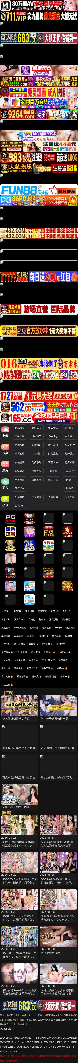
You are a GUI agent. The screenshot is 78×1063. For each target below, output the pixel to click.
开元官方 (5, 660)
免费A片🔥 (62, 668)
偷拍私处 (43, 635)
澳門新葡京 (47, 643)
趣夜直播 (56, 635)
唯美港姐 (53, 445)
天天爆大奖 (19, 660)
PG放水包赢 (20, 627)
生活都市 (19, 497)
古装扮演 (19, 462)
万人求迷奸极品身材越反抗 (18, 777)
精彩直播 (46, 627)
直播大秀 (18, 668)
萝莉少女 (70, 427)
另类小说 (19, 505)
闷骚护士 (70, 470)
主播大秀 (5, 635)
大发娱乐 (33, 643)
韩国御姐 (36, 445)
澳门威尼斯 (32, 668)
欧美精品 (53, 427)
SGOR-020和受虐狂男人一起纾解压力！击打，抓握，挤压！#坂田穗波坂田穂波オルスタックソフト (58, 884)
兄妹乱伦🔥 (7, 676)
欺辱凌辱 (19, 453)
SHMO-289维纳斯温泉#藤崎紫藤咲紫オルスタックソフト (18, 845)
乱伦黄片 (31, 635)
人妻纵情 (53, 497)
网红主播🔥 (7, 684)
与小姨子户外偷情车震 (54, 718)
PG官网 (18, 611)
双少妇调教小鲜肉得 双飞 (56, 777)
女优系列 (36, 462)
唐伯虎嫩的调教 (50, 953)
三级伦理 (19, 436)
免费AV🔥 (65, 676)
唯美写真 (53, 479)
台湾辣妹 (19, 445)
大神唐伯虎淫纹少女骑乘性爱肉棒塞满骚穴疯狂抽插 (57, 991)
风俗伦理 (70, 497)
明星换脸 (36, 470)
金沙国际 (33, 660)
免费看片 (63, 660)
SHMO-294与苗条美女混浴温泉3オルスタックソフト (57, 917)
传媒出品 (19, 488)
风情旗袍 (19, 470)
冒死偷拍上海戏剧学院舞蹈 (57, 748)
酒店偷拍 (70, 627)
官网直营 (42, 611)
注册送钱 (5, 619)
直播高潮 (34, 627)
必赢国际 (66, 619)
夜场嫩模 (69, 635)
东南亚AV (70, 445)
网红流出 (53, 453)
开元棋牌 (29, 611)
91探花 (36, 453)
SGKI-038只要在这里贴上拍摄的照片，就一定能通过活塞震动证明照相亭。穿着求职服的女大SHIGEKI (19, 958)
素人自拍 (70, 436)
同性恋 (69, 488)
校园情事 (36, 497)
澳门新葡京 (19, 643)
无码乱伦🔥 (65, 651)
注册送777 (19, 619)
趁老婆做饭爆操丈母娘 (16, 718)
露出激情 (36, 479)
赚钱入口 (36, 676)
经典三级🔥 (47, 668)
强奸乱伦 (36, 427)
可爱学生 (53, 462)
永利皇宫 (60, 643)
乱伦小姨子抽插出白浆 (16, 807)
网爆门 (69, 479)
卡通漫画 (19, 479)
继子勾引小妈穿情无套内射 (18, 748)
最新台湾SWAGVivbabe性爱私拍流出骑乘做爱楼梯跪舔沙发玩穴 (19, 993)
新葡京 (42, 619)
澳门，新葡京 (48, 660)
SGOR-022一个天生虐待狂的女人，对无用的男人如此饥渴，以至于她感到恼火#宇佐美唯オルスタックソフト (19, 921)
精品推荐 (19, 427)
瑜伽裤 (53, 470)
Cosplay (53, 436)
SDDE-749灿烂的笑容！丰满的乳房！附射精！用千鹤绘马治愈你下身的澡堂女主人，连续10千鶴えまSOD (19, 884)
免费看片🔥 (7, 651)
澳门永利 (54, 611)
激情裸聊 (35, 651)
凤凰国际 (5, 627)
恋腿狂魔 (70, 462)
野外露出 (70, 453)
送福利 (31, 619)
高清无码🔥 (50, 676)
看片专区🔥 (22, 676)
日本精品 (36, 436)
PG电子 (67, 611)
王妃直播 (18, 635)
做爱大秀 (5, 668)
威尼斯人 (5, 611)
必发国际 (5, 643)
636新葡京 (22, 651)
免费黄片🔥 (49, 651)
